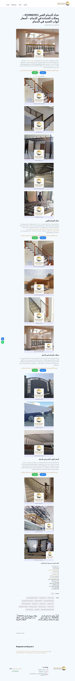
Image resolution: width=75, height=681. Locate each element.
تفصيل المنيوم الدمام (38, 600)
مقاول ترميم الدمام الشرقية (51, 25)
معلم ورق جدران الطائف (54, 575)
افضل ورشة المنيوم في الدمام (32, 597)
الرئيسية (25, 4)
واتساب (34, 72)
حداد (52, 593)
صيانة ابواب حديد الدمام (26, 603)
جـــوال (42, 72)
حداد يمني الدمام (42, 603)
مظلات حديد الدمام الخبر (34, 229)
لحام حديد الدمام (30, 60)
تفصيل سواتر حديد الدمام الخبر (46, 229)
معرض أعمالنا (14, 4)
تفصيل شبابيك (56, 229)
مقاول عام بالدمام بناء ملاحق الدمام (47, 609)
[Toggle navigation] (29, 3)
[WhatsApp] (2, 342)
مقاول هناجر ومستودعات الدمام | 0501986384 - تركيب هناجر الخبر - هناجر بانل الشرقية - (32, 651)
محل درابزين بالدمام (33, 606)
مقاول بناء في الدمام (55, 572)
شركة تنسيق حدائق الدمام (54, 578)
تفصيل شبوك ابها (37, 76)
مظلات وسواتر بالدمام (54, 230)
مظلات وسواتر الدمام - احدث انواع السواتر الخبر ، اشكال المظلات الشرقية (29, 652)
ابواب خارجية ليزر (43, 597)
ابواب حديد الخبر (50, 597)
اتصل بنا (7, 4)
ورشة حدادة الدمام (29, 609)
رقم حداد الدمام (35, 603)
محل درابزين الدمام (42, 606)
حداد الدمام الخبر (50, 603)
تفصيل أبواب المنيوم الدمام (48, 600)
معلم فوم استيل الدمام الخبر (53, 570)
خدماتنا (20, 4)
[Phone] (2, 338)
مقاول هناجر (37, 609)
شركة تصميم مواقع (17, 668)
